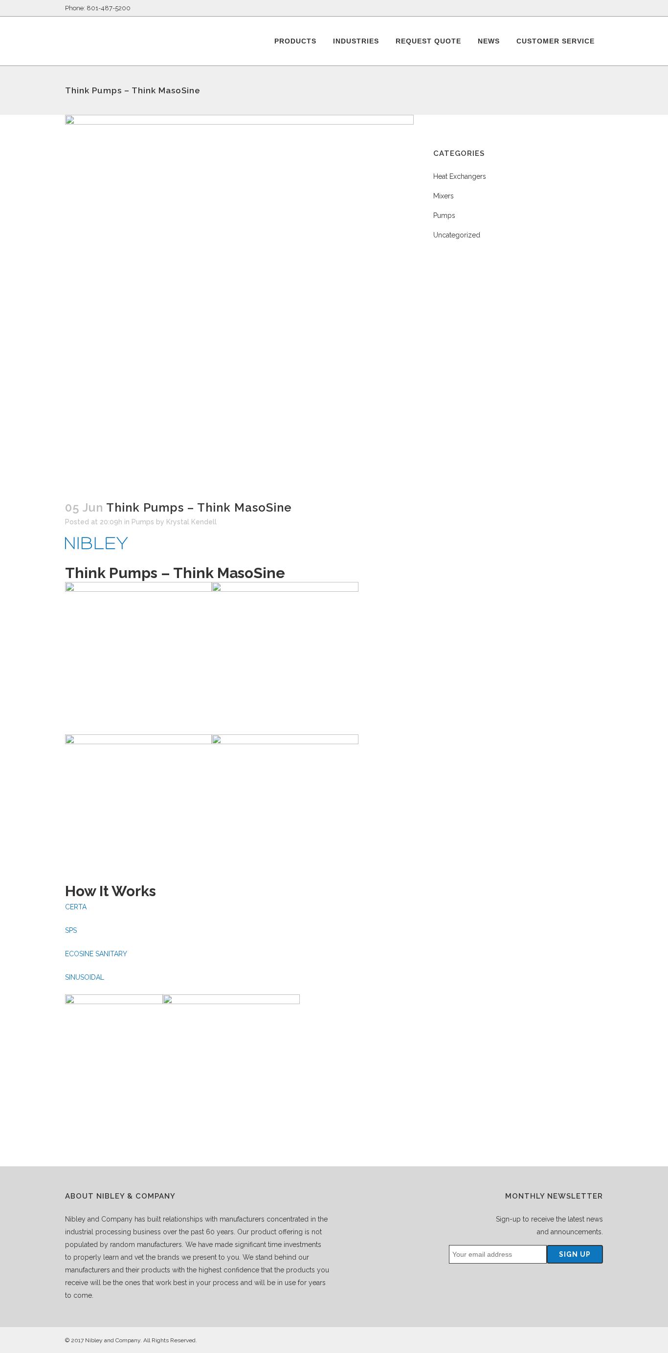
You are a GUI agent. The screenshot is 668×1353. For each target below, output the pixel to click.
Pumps (143, 522)
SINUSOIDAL (84, 977)
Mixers (443, 196)
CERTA (76, 907)
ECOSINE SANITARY (96, 954)
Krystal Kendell (191, 522)
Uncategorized (456, 235)
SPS (71, 930)
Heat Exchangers (459, 176)
